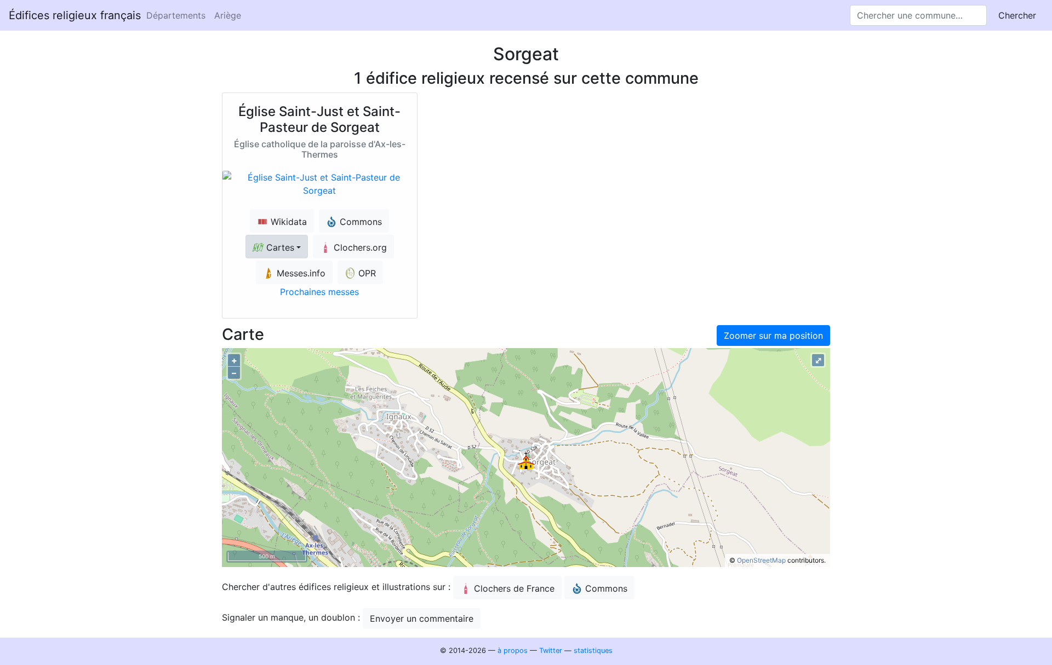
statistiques (593, 650)
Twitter (550, 650)
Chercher (1017, 15)
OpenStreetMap (761, 560)
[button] (276, 246)
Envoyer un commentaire (421, 618)
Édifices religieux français (75, 15)
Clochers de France (514, 588)
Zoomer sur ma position (773, 335)
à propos (513, 650)
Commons (606, 588)
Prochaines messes (319, 291)
